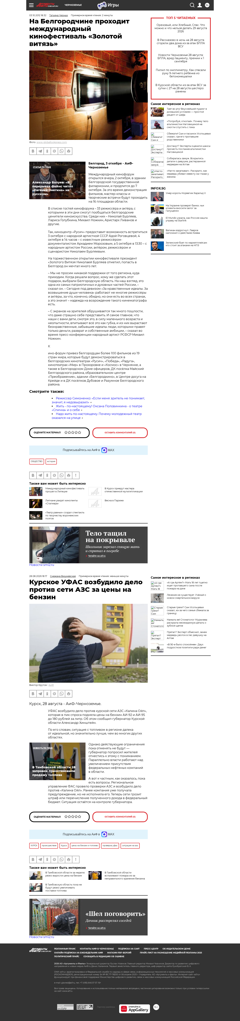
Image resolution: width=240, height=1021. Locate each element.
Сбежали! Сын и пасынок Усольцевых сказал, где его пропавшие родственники (189, 136)
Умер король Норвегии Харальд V (186, 193)
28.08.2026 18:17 (38, 576)
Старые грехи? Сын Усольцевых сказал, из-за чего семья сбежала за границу (188, 610)
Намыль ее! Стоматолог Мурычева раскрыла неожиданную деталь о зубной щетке (187, 622)
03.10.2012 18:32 (37, 15)
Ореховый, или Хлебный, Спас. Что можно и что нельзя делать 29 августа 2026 (180, 28)
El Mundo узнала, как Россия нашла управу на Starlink (187, 219)
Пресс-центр (151, 949)
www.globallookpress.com (52, 142)
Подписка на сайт (129, 949)
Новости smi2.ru (41, 565)
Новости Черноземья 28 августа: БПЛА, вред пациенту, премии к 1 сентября (181, 58)
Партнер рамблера (106, 1007)
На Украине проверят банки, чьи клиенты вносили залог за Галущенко (185, 208)
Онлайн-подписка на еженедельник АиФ (78, 953)
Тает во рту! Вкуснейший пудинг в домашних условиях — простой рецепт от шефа (187, 111)
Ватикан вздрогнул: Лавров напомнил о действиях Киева (183, 231)
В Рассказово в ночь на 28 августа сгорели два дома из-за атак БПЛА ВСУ (181, 43)
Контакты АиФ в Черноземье (97, 949)
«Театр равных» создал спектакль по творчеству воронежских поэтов (64, 515)
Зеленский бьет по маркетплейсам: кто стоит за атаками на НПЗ (186, 244)
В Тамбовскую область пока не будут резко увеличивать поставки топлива (63, 887)
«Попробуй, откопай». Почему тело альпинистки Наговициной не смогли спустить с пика (187, 124)
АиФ (51, 685)
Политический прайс (66, 956)
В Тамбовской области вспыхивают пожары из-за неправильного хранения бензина (125, 875)
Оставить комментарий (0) (120, 432)
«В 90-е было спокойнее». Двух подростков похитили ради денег (186, 646)
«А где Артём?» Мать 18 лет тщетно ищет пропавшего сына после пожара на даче (187, 585)
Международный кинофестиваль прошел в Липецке (64, 490)
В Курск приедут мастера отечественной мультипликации (124, 490)
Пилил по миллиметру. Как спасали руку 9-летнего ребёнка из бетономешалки (181, 73)
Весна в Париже (114, 500)
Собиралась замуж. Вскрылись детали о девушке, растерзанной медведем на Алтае (186, 161)
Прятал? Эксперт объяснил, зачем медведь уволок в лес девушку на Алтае (187, 635)
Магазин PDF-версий (119, 953)
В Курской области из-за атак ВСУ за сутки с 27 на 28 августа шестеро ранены (180, 88)
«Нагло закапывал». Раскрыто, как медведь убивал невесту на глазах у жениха (188, 173)
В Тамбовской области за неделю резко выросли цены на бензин (65, 874)
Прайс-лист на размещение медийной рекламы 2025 (171, 953)
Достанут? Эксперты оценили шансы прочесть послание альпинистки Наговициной (188, 149)
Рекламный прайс (65, 949)
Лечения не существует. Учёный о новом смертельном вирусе (186, 596)
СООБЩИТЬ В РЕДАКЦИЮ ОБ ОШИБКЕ (103, 956)
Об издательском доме (176, 949)
